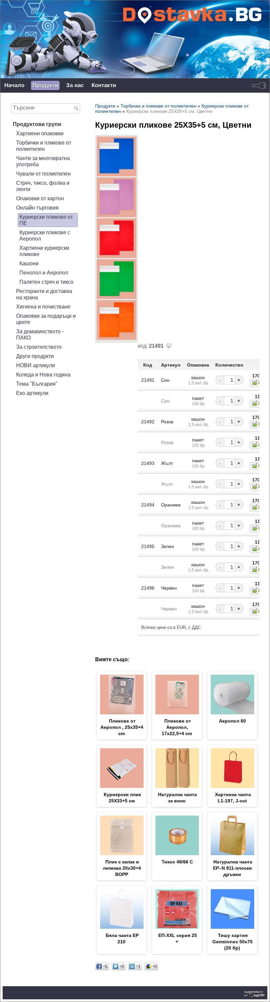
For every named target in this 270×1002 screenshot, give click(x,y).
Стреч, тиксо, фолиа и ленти (42, 186)
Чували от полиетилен (43, 174)
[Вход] (259, 85)
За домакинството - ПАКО (40, 334)
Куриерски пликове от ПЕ (46, 220)
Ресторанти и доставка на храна (44, 294)
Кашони (29, 263)
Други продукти (35, 356)
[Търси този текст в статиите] (76, 109)
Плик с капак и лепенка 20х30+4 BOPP (122, 868)
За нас (75, 85)
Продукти (45, 85)
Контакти (104, 85)
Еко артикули (32, 393)
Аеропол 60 (232, 721)
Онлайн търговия (37, 207)
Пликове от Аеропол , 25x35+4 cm (121, 727)
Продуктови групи (37, 124)
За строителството (39, 347)
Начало (14, 85)
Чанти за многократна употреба (43, 161)
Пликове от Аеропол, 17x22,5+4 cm (177, 727)
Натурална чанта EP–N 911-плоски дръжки (232, 868)
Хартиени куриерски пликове (44, 251)
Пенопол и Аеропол (43, 272)
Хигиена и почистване (43, 306)
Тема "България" (37, 384)
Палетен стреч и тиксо (46, 282)
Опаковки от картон (40, 198)
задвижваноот (254, 993)
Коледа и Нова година (43, 374)
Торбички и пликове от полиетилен (43, 146)
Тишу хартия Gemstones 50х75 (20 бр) (232, 942)
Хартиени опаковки (40, 133)
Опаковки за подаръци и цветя (46, 319)
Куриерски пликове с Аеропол (44, 235)
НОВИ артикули (35, 365)
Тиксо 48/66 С (177, 861)
